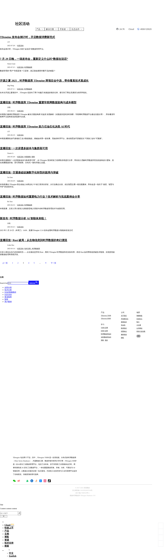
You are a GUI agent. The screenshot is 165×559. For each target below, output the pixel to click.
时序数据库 (28, 67)
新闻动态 (124, 322)
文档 (6, 534)
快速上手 (8, 527)
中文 (11, 553)
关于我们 (124, 315)
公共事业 (139, 328)
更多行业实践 (140, 331)
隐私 (122, 337)
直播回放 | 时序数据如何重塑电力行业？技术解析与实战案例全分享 (40, 196)
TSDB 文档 (104, 328)
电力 (137, 322)
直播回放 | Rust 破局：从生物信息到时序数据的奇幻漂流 (33, 240)
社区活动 (20, 67)
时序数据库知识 (106, 334)
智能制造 (139, 315)
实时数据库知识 (106, 337)
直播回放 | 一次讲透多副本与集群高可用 (24, 148)
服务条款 (124, 334)
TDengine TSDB (106, 315)
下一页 (53, 263)
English (12, 556)
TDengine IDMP (106, 318)
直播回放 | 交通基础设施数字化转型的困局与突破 (29, 172)
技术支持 (8, 543)
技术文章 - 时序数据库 (32, 248)
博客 (102, 340)
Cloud (131, 29)
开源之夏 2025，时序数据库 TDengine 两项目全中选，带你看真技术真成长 (44, 80)
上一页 (5, 263)
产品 (6, 530)
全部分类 (8, 287)
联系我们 (124, 328)
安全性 (123, 325)
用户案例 (8, 302)
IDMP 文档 (104, 331)
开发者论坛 (124, 319)
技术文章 (8, 290)
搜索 (6, 546)
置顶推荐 (8, 297)
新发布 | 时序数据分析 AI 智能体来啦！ (23, 218)
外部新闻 (27, 157)
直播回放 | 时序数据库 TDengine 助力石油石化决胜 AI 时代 (35, 126)
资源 (106, 340)
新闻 (33, 157)
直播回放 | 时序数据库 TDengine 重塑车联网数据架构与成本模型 (38, 102)
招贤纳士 (124, 331)
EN (138, 336)
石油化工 (139, 319)
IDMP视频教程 (10, 292)
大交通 (138, 325)
